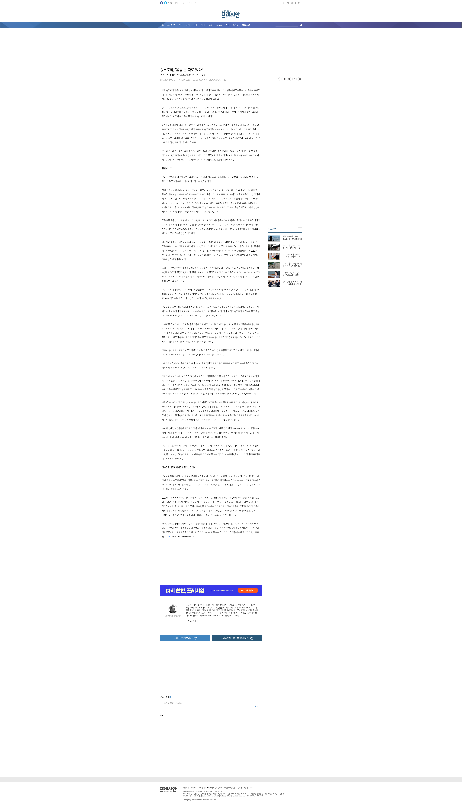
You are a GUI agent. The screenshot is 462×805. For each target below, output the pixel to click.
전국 (227, 24)
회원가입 (293, 3)
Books (219, 24)
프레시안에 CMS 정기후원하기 (235, 638)
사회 (195, 24)
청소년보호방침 (243, 787)
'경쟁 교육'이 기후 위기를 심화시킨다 (292, 265)
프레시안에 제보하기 (182, 638)
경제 (188, 24)
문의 (288, 3)
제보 (284, 3)
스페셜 (235, 24)
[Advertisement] (231, 49)
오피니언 (171, 24)
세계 (203, 24)
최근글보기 (192, 620)
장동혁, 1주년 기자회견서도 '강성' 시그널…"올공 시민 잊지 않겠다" (292, 239)
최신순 (162, 715)
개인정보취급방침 (229, 787)
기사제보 (193, 787)
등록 (256, 706)
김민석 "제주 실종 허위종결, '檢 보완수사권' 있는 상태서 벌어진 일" (292, 284)
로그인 (300, 3)
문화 (210, 24)
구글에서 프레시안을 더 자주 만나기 (181, 536)
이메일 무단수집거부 (215, 787)
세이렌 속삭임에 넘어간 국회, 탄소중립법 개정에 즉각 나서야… (292, 275)
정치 (181, 24)
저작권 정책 (202, 787)
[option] (285, 260)
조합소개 (186, 787)
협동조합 (246, 24)
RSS (251, 787)
